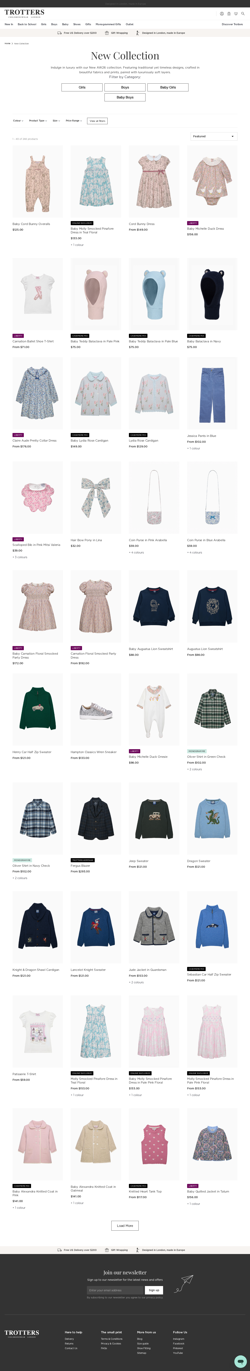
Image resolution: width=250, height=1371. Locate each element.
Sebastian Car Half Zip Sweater (209, 974)
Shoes (77, 24)
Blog (139, 1338)
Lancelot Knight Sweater (88, 970)
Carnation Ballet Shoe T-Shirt (33, 341)
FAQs (104, 1348)
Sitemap (141, 1352)
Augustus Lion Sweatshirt (205, 649)
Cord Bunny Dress (141, 224)
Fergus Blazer (80, 866)
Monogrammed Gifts (108, 24)
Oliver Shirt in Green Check (206, 757)
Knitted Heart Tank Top (145, 1191)
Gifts (88, 24)
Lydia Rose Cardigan (143, 440)
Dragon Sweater (198, 861)
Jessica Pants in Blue (201, 436)
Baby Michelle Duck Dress (205, 228)
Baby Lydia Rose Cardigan (89, 440)
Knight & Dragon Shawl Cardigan (35, 970)
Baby (65, 24)
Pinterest (178, 1348)
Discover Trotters (232, 24)
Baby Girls (168, 87)
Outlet (129, 24)
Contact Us (71, 1348)
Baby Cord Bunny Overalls (31, 224)
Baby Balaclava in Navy (204, 341)
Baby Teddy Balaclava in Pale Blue (153, 341)
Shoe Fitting (144, 1348)
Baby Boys (125, 97)
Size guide (143, 1343)
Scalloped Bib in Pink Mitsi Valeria (36, 545)
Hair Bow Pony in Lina (86, 540)
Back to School (27, 24)
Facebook (178, 1343)
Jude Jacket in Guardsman (147, 970)
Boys (54, 24)
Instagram (178, 1338)
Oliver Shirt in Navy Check (31, 866)
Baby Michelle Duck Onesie (148, 757)
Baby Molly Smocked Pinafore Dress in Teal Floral (92, 230)
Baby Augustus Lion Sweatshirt (151, 649)
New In (9, 24)
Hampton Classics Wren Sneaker (93, 752)
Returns (69, 1343)
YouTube (178, 1352)
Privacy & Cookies (111, 1343)
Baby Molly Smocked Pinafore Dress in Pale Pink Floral (150, 1080)
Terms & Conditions (111, 1338)
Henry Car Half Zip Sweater (31, 752)
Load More (125, 1226)
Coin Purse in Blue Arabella (206, 540)
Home (7, 43)
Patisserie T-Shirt (24, 1074)
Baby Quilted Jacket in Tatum (208, 1191)
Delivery (69, 1338)
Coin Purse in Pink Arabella (148, 540)
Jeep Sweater (138, 861)
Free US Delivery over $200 (125, 3)
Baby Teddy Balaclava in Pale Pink (95, 341)
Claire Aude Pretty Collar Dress (34, 440)
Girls (43, 24)
